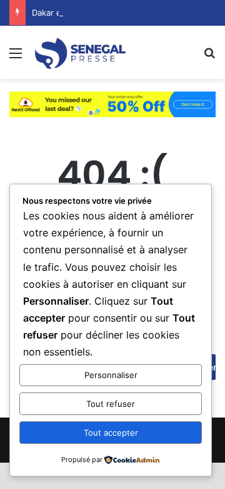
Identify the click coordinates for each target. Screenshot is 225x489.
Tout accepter (111, 433)
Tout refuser (110, 404)
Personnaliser (111, 375)
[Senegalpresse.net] (81, 52)
